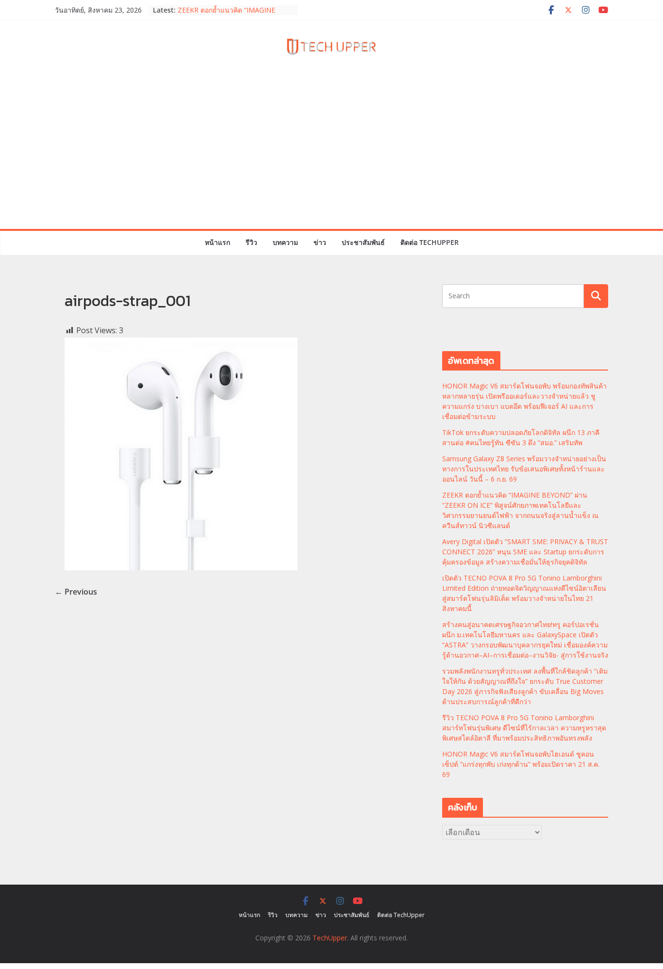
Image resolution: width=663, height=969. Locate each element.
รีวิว (251, 242)
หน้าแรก (217, 242)
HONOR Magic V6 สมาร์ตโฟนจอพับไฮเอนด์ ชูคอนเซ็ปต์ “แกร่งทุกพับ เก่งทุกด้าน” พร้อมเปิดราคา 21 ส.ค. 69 (520, 764)
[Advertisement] (331, 156)
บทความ (285, 242)
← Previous (76, 591)
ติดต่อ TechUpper (429, 242)
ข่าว (320, 242)
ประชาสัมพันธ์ (363, 242)
